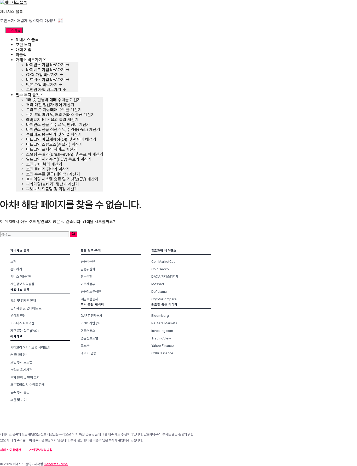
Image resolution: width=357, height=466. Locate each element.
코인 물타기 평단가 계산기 (48, 169)
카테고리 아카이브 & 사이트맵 (30, 347)
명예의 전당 (18, 316)
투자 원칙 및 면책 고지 (24, 377)
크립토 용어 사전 (21, 370)
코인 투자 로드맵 (21, 362)
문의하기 (16, 269)
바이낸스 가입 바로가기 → (48, 64)
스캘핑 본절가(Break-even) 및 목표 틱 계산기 (64, 154)
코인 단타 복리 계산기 (44, 164)
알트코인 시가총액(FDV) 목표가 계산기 (58, 159)
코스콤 (85, 346)
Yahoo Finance (162, 346)
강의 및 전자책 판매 (23, 301)
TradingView (161, 338)
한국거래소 (88, 331)
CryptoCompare (164, 299)
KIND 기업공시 (91, 323)
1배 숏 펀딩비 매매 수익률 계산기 (53, 99)
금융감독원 (88, 262)
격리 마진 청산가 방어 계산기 (50, 104)
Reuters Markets (164, 323)
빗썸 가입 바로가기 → (44, 84)
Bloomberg (160, 316)
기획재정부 (88, 284)
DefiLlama (159, 292)
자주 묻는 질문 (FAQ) (24, 331)
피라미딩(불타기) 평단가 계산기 (52, 184)
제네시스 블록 (11, 11)
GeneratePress (56, 464)
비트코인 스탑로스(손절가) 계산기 (54, 144)
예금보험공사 (89, 299)
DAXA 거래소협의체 (165, 276)
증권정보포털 (89, 338)
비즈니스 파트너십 (22, 323)
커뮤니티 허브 (19, 355)
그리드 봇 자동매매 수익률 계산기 (54, 109)
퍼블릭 (21, 54)
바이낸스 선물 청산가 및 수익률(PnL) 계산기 (63, 129)
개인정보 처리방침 (22, 284)
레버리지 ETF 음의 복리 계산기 (52, 119)
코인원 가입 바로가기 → (46, 89)
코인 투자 (23, 44)
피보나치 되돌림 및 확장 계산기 (52, 189)
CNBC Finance (162, 353)
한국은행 (86, 276)
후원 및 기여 (18, 400)
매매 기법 (23, 49)
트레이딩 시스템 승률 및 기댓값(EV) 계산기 (62, 179)
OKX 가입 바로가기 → (45, 74)
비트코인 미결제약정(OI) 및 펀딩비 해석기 (61, 139)
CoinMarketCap (163, 262)
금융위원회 (88, 269)
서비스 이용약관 (20, 276)
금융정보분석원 (91, 292)
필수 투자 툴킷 (28, 94)
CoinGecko (160, 269)
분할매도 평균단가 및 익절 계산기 (54, 134)
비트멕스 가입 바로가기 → (48, 79)
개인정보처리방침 (40, 450)
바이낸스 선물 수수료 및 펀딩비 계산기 (58, 124)
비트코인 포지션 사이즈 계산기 (51, 149)
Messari (157, 284)
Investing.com (162, 331)
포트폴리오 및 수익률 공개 (27, 385)
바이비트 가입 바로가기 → (48, 69)
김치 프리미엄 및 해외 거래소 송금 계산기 (60, 114)
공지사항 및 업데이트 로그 (27, 308)
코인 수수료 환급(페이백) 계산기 (53, 174)
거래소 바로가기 (29, 59)
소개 (13, 262)
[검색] (73, 234)
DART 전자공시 (91, 316)
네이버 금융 (88, 353)
